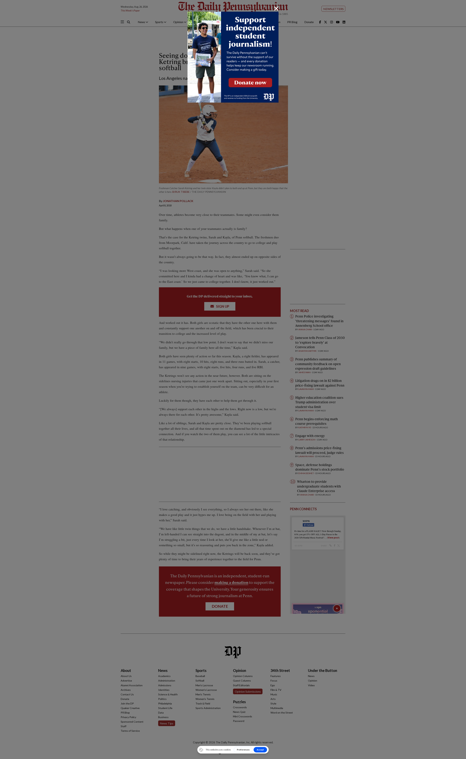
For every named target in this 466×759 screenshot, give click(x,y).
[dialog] (233, 379)
